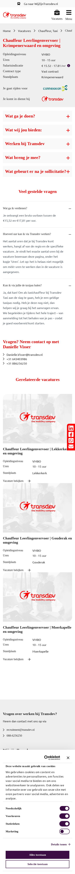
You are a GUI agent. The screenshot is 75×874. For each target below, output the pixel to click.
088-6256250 (14, 735)
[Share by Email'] (71, 446)
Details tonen (59, 844)
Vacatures (24, 31)
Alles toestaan (37, 854)
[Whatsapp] (71, 440)
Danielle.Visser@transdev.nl (25, 354)
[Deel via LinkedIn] (71, 428)
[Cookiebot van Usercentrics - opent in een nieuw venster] (45, 757)
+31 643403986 (17, 359)
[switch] (64, 816)
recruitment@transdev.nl (21, 729)
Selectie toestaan (37, 864)
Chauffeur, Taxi (48, 31)
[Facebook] (71, 434)
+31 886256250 (17, 363)
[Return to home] (14, 15)
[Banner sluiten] (68, 758)
